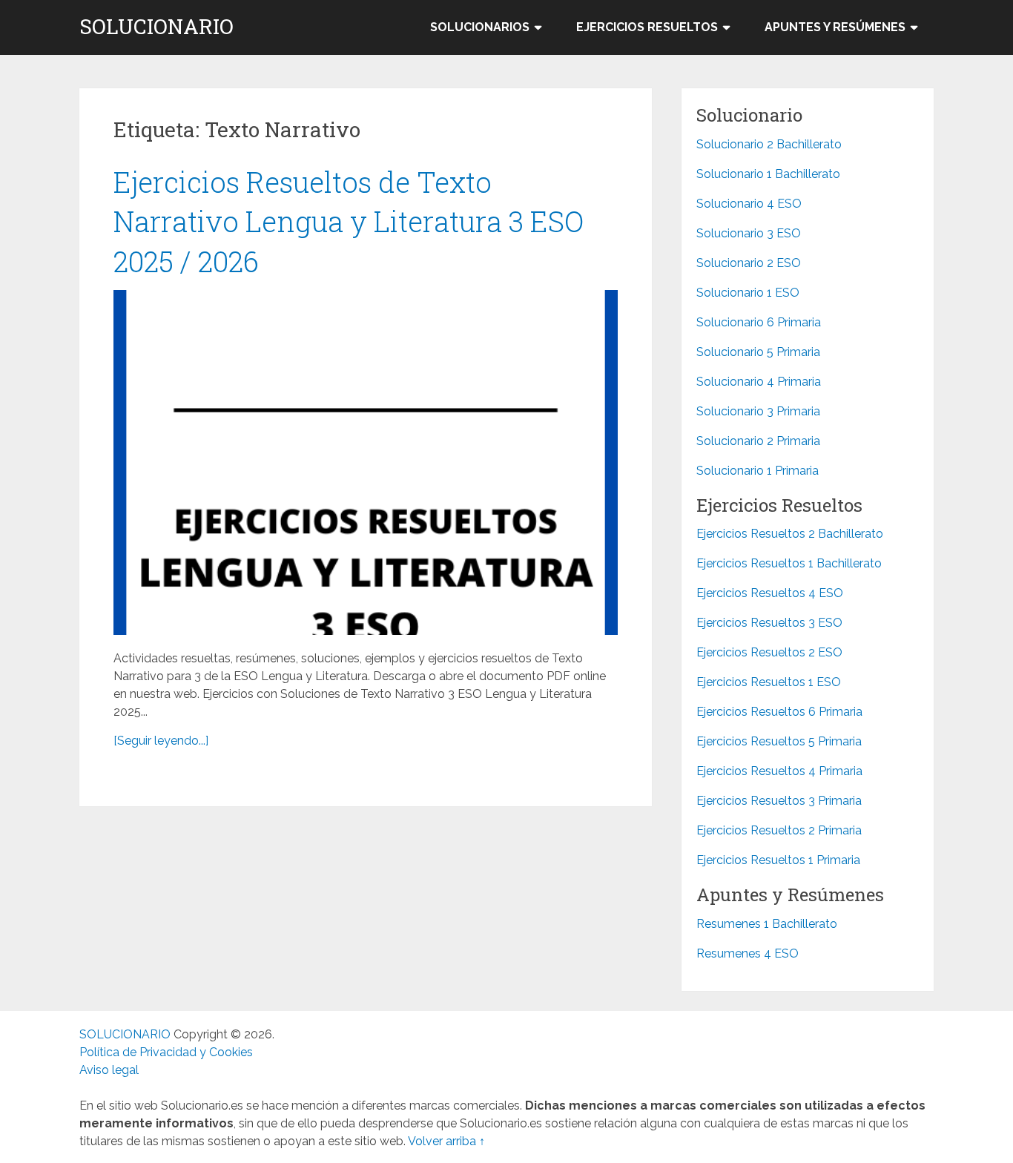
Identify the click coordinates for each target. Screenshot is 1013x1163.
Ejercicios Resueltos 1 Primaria (778, 860)
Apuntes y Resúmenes (835, 27)
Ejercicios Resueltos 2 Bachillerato (789, 534)
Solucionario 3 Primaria (758, 411)
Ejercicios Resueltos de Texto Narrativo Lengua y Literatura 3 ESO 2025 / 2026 (348, 221)
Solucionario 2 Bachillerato (769, 144)
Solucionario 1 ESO (747, 293)
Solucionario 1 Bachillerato (768, 174)
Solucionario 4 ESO (749, 204)
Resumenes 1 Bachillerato (766, 924)
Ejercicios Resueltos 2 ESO (769, 652)
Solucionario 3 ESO (748, 233)
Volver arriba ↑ (446, 1141)
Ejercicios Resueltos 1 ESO (768, 682)
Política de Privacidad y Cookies (166, 1052)
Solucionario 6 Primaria (758, 322)
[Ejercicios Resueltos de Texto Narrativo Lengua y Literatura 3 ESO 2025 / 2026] (365, 462)
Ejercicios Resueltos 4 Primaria (779, 771)
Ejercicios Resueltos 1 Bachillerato (789, 563)
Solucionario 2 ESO (748, 263)
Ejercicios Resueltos (647, 27)
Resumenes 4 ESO (747, 953)
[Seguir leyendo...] (160, 741)
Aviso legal (109, 1070)
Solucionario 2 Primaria (758, 441)
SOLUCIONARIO (156, 26)
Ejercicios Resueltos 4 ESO (769, 593)
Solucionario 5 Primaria (758, 352)
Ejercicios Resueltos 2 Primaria (779, 830)
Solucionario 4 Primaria (758, 382)
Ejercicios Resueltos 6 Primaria (779, 712)
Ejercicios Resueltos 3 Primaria (779, 801)
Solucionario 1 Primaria (757, 471)
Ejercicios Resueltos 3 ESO (769, 623)
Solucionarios (479, 27)
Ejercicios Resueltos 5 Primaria (779, 741)
